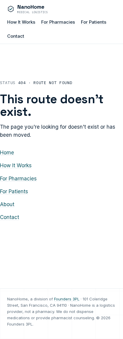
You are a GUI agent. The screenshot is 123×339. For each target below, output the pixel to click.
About (7, 204)
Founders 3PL (66, 299)
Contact (15, 36)
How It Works (21, 22)
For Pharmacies (58, 22)
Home (7, 153)
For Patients (93, 22)
